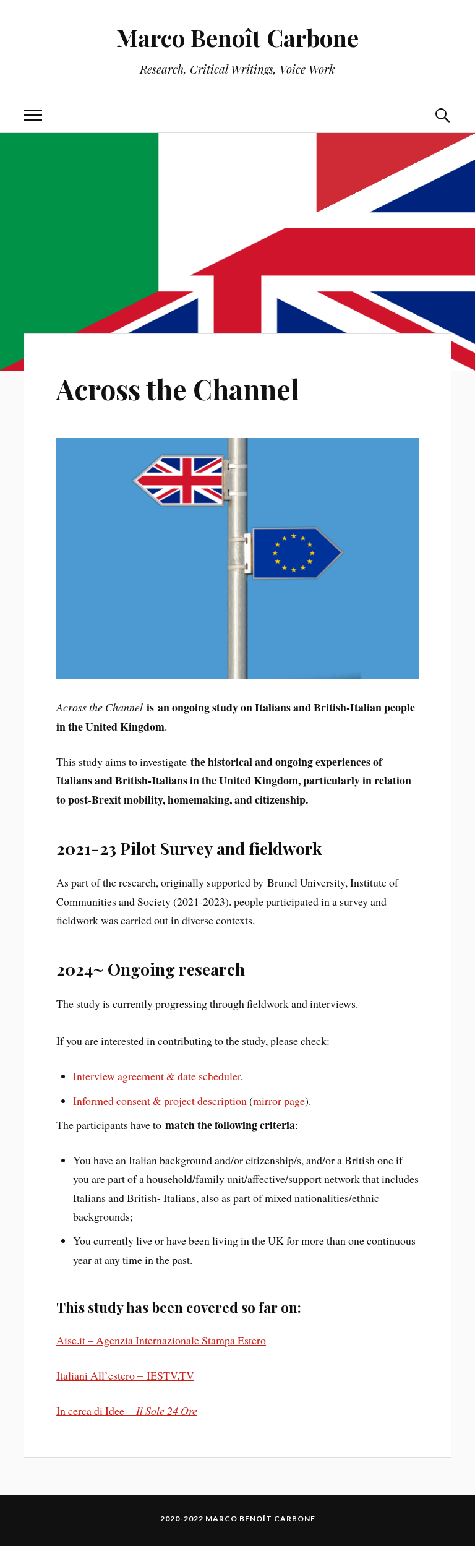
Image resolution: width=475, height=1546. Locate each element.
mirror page (279, 1100)
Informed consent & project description (160, 1100)
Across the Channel (177, 389)
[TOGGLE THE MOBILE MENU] (33, 115)
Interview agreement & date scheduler (157, 1075)
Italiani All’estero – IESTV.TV (125, 1375)
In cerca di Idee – (126, 1410)
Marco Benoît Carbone (237, 37)
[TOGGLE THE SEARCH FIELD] (442, 115)
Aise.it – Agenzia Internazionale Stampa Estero (161, 1340)
